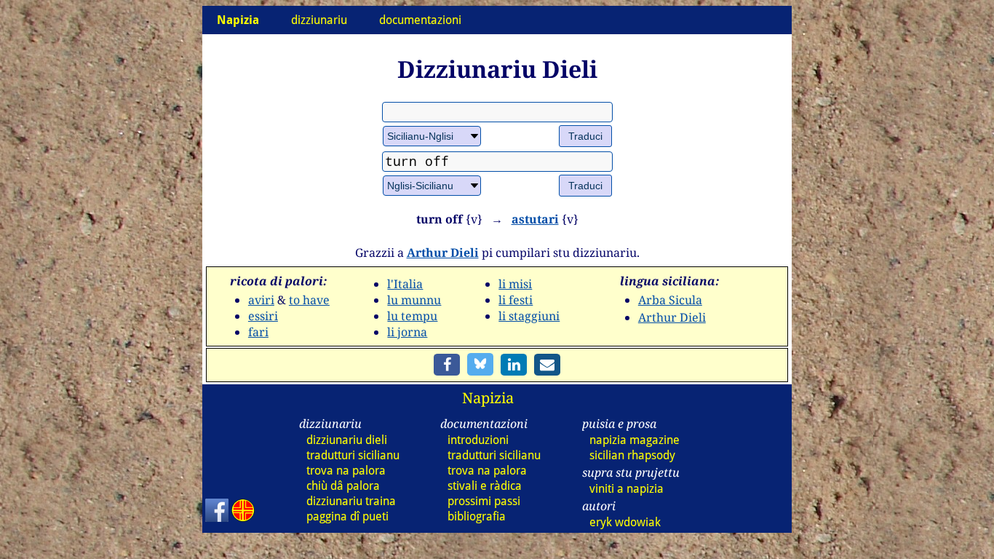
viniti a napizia (626, 489)
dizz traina (351, 501)
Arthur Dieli (443, 253)
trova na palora (346, 470)
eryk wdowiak (625, 522)
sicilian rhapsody (632, 455)
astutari (535, 219)
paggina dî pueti (347, 516)
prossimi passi (484, 501)
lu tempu (412, 316)
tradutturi (352, 455)
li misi (515, 284)
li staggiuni (529, 316)
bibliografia (477, 516)
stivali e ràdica (485, 486)
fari (258, 332)
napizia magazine (634, 440)
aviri (261, 300)
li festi (515, 300)
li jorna (407, 332)
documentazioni (420, 20)
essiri (263, 316)
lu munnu (414, 300)
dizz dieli (346, 440)
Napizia (488, 398)
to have (309, 300)
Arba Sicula (670, 300)
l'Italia (405, 284)
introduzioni (478, 440)
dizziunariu (319, 20)
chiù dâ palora (343, 486)
